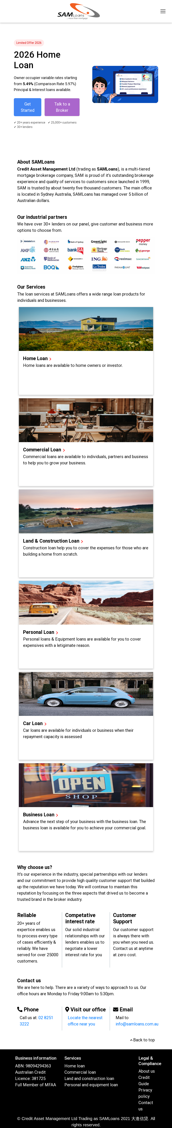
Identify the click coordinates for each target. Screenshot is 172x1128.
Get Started (27, 107)
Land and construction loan (89, 1078)
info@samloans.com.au (137, 1023)
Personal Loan (39, 632)
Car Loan (33, 723)
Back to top (143, 1039)
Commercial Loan (42, 450)
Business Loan (38, 815)
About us (146, 1071)
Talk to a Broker (62, 107)
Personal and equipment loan (91, 1084)
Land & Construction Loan (51, 541)
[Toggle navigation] (163, 11)
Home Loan (35, 358)
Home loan (74, 1065)
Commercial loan (80, 1072)
